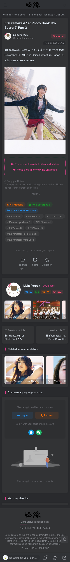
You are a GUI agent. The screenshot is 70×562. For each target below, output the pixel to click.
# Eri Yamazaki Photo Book (20, 239)
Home (7, 14)
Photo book (19, 14)
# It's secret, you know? (18, 222)
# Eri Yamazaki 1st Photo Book (22, 233)
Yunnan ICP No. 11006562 (35, 548)
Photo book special (41, 204)
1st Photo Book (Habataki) (40, 14)
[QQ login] (31, 432)
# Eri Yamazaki (14, 227)
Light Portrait (20, 34)
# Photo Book (13, 216)
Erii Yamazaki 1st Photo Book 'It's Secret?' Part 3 (30, 25)
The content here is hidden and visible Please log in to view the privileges (36, 166)
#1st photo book (55, 216)
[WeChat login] (39, 432)
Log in (24, 415)
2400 (29, 291)
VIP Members (16, 204)
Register (48, 415)
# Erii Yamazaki (33, 216)
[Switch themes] (64, 539)
